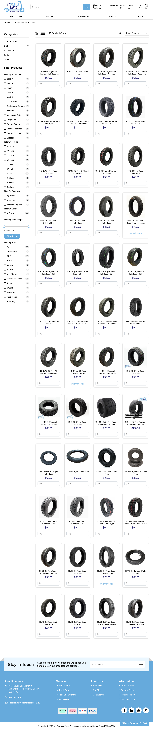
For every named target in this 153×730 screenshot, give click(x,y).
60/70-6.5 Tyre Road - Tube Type (48, 623)
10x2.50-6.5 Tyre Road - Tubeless (48, 322)
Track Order (64, 690)
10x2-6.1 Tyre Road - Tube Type (136, 172)
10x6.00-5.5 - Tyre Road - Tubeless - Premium (107, 423)
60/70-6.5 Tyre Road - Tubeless (77, 623)
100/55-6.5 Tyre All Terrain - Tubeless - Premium (48, 72)
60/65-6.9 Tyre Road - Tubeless (77, 572)
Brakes (49, 16)
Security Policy (128, 699)
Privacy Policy (127, 690)
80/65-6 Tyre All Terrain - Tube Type (49, 122)
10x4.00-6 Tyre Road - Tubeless (77, 423)
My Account (64, 685)
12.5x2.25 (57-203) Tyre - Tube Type (48, 473)
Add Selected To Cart (136, 723)
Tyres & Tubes (16, 16)
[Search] (86, 7)
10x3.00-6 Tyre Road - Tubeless (135, 372)
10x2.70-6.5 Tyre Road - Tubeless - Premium (106, 72)
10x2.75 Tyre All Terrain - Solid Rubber (136, 322)
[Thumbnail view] (37, 33)
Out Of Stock (135, 233)
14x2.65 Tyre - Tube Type (78, 472)
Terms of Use (127, 685)
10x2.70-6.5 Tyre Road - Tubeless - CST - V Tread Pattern (78, 322)
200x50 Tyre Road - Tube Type (136, 473)
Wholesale (113, 5)
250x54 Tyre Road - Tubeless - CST (48, 522)
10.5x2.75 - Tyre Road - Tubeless (49, 172)
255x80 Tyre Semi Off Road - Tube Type (106, 522)
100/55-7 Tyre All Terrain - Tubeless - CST (106, 122)
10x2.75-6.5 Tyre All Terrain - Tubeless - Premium (48, 372)
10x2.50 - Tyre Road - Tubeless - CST (135, 272)
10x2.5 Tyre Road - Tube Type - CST (77, 272)
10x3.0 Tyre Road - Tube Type (77, 72)
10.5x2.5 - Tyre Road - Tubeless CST (135, 122)
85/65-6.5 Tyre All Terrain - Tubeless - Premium (78, 122)
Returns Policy (128, 695)
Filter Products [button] (13, 67)
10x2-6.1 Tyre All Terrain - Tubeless (107, 172)
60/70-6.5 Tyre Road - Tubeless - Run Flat (135, 623)
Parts (112, 16)
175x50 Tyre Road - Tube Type (106, 473)
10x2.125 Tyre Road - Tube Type (78, 221)
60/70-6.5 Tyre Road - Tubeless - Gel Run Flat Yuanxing (107, 623)
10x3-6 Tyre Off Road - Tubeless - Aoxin (78, 372)
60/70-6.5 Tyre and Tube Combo (135, 572)
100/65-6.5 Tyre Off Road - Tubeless (78, 172)
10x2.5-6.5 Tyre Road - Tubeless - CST (106, 272)
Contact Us (98, 695)
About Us (97, 685)
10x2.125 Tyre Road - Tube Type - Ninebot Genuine (136, 221)
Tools (141, 16)
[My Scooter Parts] (14, 7)
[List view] (42, 33)
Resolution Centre (67, 695)
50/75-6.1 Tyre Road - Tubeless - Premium (48, 572)
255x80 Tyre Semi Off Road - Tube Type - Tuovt (136, 522)
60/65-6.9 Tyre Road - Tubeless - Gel (106, 572)
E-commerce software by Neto (83, 726)
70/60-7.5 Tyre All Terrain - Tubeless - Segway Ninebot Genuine (136, 72)
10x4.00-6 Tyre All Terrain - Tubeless (49, 423)
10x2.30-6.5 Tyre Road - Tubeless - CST (48, 272)
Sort (121, 33)
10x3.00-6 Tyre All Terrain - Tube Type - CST (106, 372)
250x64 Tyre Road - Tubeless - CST (77, 522)
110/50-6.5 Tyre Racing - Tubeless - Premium (135, 423)
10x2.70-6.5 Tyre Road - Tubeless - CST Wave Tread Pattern (106, 322)
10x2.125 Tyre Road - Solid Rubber (49, 221)
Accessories (82, 16)
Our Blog (97, 690)
